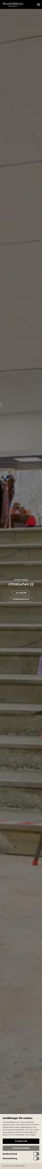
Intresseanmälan (21, 599)
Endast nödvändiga (21, 1148)
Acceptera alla (21, 1141)
